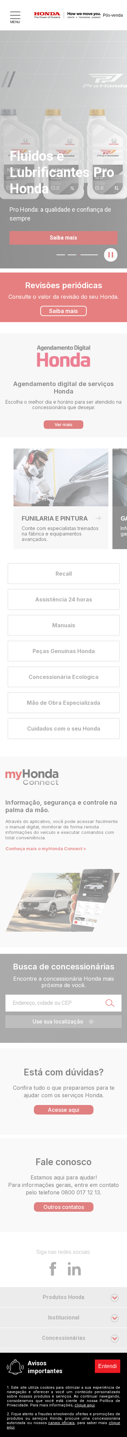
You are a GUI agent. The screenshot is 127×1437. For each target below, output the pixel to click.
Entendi (107, 1366)
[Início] (72, 15)
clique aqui (85, 1405)
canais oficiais (61, 1423)
